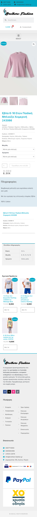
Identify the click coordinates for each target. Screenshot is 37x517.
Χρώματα (5, 152)
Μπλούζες (24, 127)
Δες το (6, 310)
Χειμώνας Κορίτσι (26, 138)
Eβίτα (9, 141)
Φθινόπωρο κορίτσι (14, 138)
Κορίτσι (17, 127)
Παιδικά (10, 127)
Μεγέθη (5, 145)
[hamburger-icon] (18, 36)
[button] (34, 44)
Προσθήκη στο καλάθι (20, 166)
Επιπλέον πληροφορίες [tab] (12, 245)
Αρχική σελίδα (4, 126)
